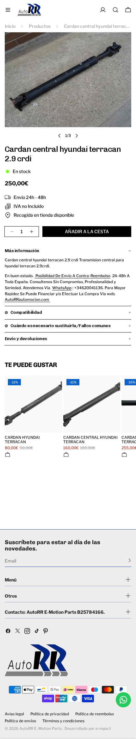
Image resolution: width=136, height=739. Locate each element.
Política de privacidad (49, 714)
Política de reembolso (94, 714)
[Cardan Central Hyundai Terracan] (92, 404)
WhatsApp (61, 287)
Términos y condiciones (63, 721)
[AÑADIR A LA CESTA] (7, 454)
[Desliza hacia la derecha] (76, 136)
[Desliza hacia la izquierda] (59, 136)
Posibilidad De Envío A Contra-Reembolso (72, 275)
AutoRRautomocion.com (27, 299)
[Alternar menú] (8, 10)
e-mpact (103, 728)
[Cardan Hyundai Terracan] (33, 404)
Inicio (10, 26)
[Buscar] (115, 10)
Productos (40, 26)
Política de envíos (20, 721)
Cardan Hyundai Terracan (22, 439)
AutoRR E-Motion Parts (40, 728)
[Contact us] (123, 699)
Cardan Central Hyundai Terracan (90, 439)
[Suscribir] (129, 560)
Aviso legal (14, 714)
